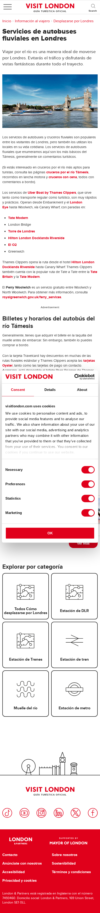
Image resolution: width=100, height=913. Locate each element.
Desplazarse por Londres (73, 21)
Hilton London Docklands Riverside (36, 238)
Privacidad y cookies (19, 880)
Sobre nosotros (64, 855)
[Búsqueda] (93, 7)
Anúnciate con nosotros (22, 863)
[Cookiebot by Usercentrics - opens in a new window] (74, 377)
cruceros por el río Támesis (67, 172)
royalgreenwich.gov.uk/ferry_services (31, 297)
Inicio (6, 21)
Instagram (41, 813)
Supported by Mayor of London (68, 840)
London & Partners (21, 840)
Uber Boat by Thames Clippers (52, 192)
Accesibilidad (13, 872)
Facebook (93, 813)
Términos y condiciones (71, 872)
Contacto (9, 855)
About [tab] (82, 390)
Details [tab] (50, 390)
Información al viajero (32, 21)
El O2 (12, 244)
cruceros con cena (63, 177)
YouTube (24, 813)
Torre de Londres (21, 231)
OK (50, 533)
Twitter (75, 813)
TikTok (7, 813)
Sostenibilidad (64, 863)
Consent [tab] (18, 390)
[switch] (88, 484)
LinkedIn (58, 813)
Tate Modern (18, 217)
